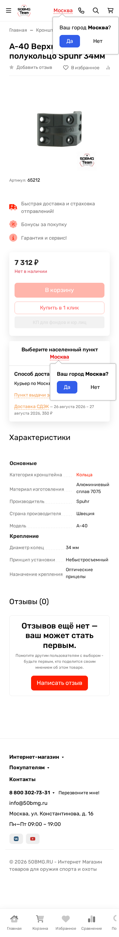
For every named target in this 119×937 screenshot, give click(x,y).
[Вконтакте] (16, 839)
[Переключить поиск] (96, 10)
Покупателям (27, 767)
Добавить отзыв (34, 67)
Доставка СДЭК (31, 406)
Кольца (84, 475)
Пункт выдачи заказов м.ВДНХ (48, 395)
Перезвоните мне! (79, 793)
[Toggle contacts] (81, 10)
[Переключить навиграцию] (9, 10)
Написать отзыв (59, 683)
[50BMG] (24, 10)
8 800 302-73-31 (29, 793)
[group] (59, 128)
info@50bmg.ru (28, 803)
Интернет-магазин (34, 757)
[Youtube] (33, 839)
